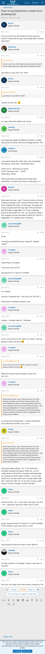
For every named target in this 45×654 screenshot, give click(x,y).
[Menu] (3, 2)
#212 (42, 335)
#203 (42, 87)
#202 (42, 56)
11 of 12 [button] (22, 590)
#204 (42, 117)
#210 (42, 287)
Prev (14, 590)
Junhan (5, 18)
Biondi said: (7, 443)
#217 (42, 519)
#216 (42, 498)
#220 (42, 580)
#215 (42, 438)
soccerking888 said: (10, 361)
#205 (42, 136)
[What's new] (42, 2)
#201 (42, 32)
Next (31, 590)
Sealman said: (7, 92)
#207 (42, 196)
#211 (42, 316)
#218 (42, 541)
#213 (42, 356)
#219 (42, 559)
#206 (42, 157)
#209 (42, 259)
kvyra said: (6, 60)
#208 (42, 232)
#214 (42, 391)
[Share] (37, 32)
